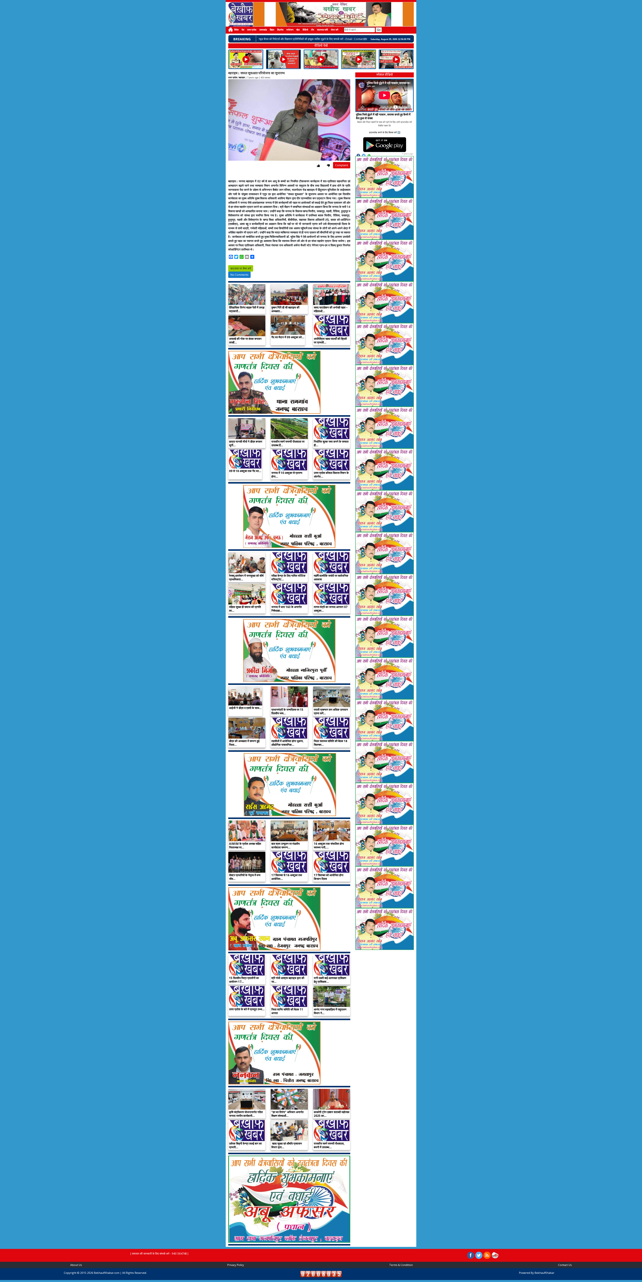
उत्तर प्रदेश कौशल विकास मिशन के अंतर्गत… (331, 474)
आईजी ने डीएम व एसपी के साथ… (245, 708)
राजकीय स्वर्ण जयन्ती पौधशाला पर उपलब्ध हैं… (287, 443)
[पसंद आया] (318, 166)
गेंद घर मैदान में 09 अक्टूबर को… (287, 337)
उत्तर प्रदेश (251, 30)
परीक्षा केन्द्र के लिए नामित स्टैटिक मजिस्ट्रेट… (288, 577)
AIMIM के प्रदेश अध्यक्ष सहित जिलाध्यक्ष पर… (245, 845)
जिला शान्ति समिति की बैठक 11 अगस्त (287, 1011)
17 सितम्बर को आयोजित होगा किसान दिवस (328, 877)
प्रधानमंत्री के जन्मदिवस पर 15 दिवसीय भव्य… (287, 711)
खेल (298, 30)
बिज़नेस (280, 30)
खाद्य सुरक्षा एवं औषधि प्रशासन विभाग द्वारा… (286, 1145)
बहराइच (242, 77)
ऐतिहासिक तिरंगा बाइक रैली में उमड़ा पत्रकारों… (246, 309)
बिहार (272, 30)
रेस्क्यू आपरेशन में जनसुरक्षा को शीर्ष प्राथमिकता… (246, 577)
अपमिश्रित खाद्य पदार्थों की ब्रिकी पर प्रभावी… (330, 340)
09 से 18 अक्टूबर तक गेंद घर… (245, 471)
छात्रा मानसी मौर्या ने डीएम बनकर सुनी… (245, 443)
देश (243, 30)
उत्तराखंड (263, 30)
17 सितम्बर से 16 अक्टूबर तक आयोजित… (286, 877)
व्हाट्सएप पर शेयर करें (240, 268)
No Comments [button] (239, 275)
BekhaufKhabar (544, 1273)
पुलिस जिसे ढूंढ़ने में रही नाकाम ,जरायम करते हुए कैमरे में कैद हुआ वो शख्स (383, 116)
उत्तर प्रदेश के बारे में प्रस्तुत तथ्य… (246, 1009)
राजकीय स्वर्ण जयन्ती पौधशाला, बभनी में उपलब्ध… (329, 1145)
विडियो (305, 30)
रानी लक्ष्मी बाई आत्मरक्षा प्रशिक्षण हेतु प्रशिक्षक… (330, 980)
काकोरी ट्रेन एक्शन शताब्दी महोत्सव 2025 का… (331, 1114)
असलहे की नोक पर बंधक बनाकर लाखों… (245, 340)
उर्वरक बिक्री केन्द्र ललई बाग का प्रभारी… (245, 1145)
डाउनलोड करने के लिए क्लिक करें (383, 132)
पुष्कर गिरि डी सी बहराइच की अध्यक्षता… (285, 309)
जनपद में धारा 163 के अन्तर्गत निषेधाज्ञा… (286, 608)
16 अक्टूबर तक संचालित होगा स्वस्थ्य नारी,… (329, 845)
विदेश (236, 30)
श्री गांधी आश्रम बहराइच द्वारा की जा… (287, 980)
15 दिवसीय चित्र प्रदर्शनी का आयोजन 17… (244, 980)
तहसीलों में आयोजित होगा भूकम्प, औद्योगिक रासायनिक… (287, 743)
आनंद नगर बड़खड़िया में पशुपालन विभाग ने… (330, 1011)
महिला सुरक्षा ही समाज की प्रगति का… (245, 608)
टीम (312, 30)
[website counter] (321, 1274)
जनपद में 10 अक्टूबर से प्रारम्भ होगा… (286, 474)
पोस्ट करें (334, 30)
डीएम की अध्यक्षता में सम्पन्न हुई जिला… (244, 743)
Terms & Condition (401, 1265)
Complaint (341, 165)
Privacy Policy (235, 1265)
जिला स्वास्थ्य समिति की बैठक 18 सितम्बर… (330, 743)
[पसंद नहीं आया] (328, 166)
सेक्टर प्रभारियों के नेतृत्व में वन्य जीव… (244, 877)
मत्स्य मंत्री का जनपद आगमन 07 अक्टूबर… (330, 608)
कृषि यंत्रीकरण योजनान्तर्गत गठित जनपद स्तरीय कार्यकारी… (246, 1114)
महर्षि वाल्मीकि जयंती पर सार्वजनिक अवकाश (331, 577)
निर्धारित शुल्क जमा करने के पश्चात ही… (331, 443)
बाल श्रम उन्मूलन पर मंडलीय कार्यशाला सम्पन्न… (285, 845)
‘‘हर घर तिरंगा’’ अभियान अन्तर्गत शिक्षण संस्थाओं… (287, 1114)
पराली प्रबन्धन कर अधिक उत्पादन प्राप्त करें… (331, 711)
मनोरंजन (289, 30)
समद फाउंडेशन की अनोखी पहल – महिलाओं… (331, 309)
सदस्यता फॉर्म (322, 30)
